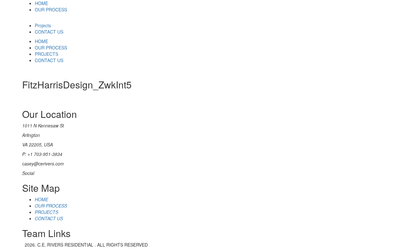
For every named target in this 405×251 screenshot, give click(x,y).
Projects (43, 25)
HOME (41, 3)
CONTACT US (49, 32)
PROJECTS (46, 54)
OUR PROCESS (51, 9)
